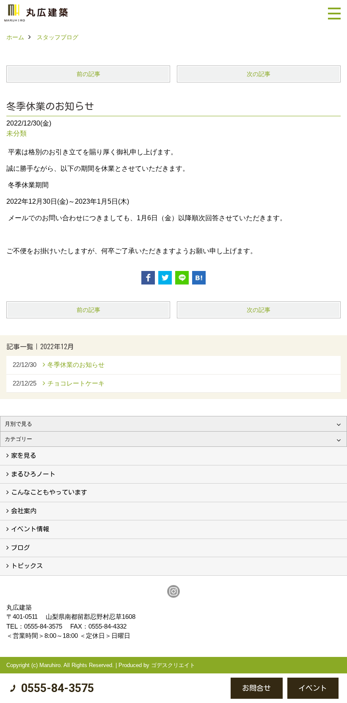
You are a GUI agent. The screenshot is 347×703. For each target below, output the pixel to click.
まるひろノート (33, 474)
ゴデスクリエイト (173, 665)
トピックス (27, 566)
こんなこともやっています (49, 492)
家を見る (23, 455)
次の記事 (258, 74)
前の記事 (88, 74)
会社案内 (23, 511)
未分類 (16, 133)
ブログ (20, 547)
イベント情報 (30, 529)
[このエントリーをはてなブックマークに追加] (199, 277)
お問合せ (256, 688)
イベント (312, 688)
